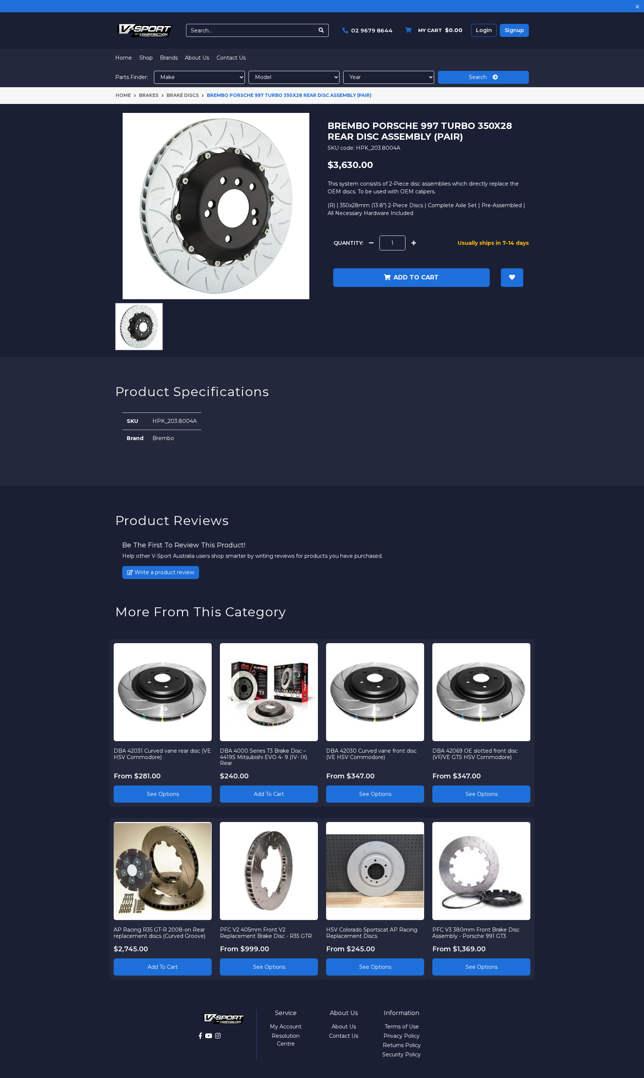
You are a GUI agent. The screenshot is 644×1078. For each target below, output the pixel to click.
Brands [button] (169, 57)
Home (123, 57)
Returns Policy (402, 1045)
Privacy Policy (401, 1036)
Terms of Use (402, 1026)
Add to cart (416, 277)
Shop (146, 57)
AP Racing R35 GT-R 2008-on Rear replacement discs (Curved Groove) (159, 932)
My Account (286, 1026)
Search (481, 77)
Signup (514, 30)
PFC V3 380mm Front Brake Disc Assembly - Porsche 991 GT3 (476, 932)
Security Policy (401, 1054)
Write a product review (163, 572)
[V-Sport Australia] (145, 30)
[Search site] (321, 30)
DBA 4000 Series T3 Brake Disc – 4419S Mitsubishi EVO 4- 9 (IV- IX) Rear (263, 757)
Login (484, 30)
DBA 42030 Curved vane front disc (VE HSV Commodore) (371, 754)
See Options (163, 794)
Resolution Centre (286, 1040)
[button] (512, 277)
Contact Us (231, 57)
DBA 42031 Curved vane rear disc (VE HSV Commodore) (162, 754)
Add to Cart (269, 794)
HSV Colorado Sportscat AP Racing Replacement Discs (371, 932)
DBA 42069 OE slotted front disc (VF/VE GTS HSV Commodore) (475, 754)
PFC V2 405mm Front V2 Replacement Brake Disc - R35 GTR (266, 932)
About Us (197, 57)
